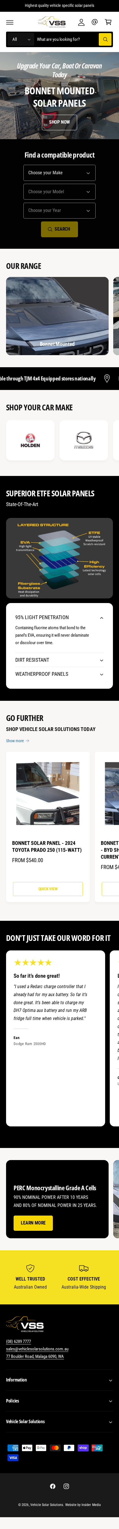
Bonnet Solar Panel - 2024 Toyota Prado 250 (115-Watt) (47, 846)
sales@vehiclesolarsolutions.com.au (37, 1349)
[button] (9, 22)
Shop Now (59, 122)
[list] (59, 441)
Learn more (33, 1223)
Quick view (48, 889)
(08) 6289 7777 (18, 1341)
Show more (15, 740)
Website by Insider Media (83, 1505)
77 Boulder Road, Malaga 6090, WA (35, 1356)
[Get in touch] (94, 22)
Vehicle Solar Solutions (46, 1505)
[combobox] (74, 39)
